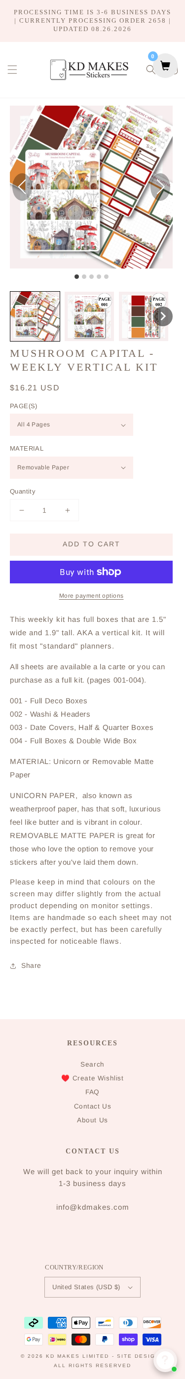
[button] (12, 69)
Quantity (23, 491)
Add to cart (91, 544)
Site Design (138, 1356)
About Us (92, 1120)
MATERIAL (26, 448)
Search (92, 1064)
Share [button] (31, 965)
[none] (163, 316)
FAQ (92, 1092)
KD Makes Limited (77, 1356)
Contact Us (92, 1106)
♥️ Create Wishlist (92, 1078)
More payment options (91, 595)
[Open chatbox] (165, 1360)
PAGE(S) (23, 406)
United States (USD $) (86, 1287)
